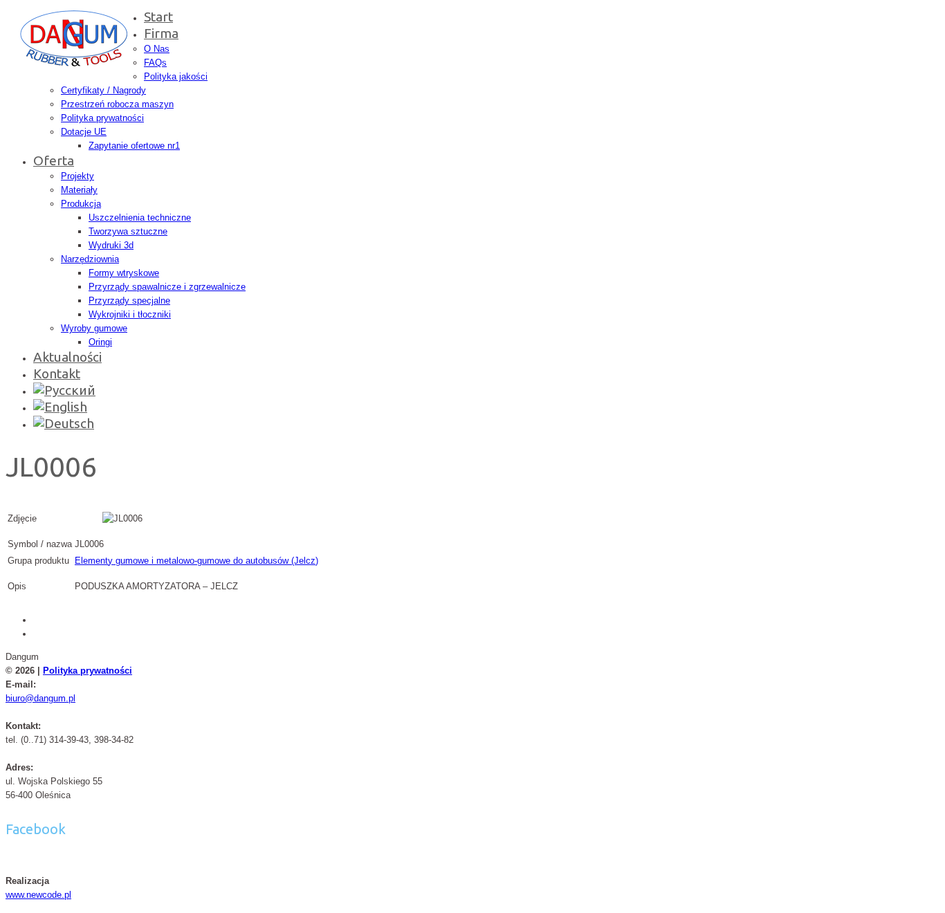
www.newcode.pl (38, 894)
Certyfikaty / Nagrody (103, 90)
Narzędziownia (90, 259)
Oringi (100, 342)
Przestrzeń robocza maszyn (117, 104)
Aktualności (67, 357)
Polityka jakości (176, 76)
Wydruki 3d (111, 245)
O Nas (156, 49)
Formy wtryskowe (124, 273)
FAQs (155, 62)
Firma (161, 33)
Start (158, 16)
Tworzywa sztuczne (128, 231)
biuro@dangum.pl (40, 698)
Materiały (79, 190)
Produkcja (81, 204)
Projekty (77, 176)
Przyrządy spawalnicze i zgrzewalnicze (167, 287)
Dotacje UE (84, 132)
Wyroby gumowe (94, 328)
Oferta (53, 160)
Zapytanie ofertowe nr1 (134, 145)
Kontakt (56, 373)
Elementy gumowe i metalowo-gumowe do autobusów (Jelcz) (196, 560)
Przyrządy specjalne (129, 300)
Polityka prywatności (102, 118)
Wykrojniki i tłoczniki (130, 314)
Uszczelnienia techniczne (140, 217)
